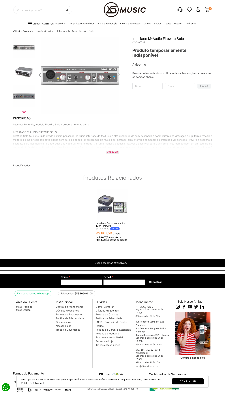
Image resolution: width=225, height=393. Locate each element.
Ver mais (112, 152)
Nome (64, 277)
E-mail (107, 277)
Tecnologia (28, 31)
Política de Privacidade (33, 383)
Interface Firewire (45, 31)
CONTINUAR (188, 381)
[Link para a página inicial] (17, 31)
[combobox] (42, 10)
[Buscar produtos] (67, 10)
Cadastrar (155, 282)
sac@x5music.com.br (146, 366)
